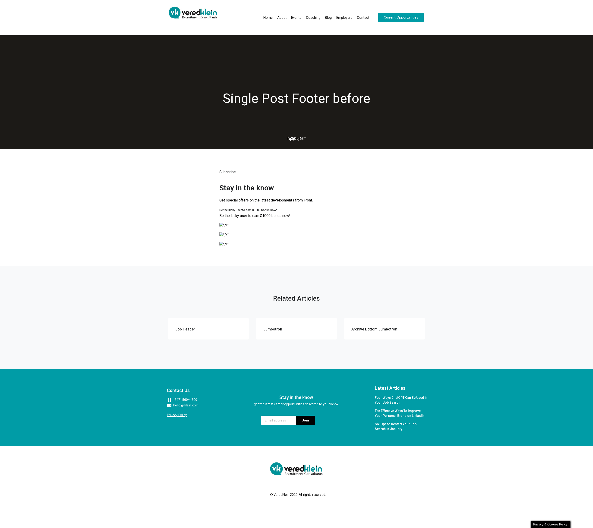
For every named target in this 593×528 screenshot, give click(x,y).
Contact (363, 18)
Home (268, 18)
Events (296, 18)
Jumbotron (272, 329)
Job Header (185, 329)
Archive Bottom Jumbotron (374, 329)
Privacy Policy (177, 415)
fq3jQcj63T (296, 138)
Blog (328, 18)
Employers (344, 18)
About (282, 18)
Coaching (313, 18)
